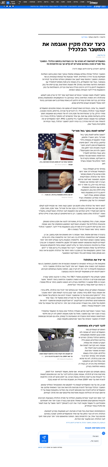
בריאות (46, 2)
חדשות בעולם (53, 6)
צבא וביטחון (82, 6)
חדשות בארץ (72, 6)
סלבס (63, 2)
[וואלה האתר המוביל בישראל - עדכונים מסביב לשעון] (93, 3)
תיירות (40, 2)
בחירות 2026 (44, 6)
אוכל (52, 2)
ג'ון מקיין (102, 422)
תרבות (69, 2)
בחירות (76, 2)
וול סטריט (78, 422)
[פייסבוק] (4, 6)
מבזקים (89, 6)
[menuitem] (81, 3)
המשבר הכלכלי (86, 422)
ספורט (82, 2)
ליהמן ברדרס (70, 422)
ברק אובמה (95, 422)
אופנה (25, 2)
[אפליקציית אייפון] (10, 6)
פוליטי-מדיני (63, 6)
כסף (57, 2)
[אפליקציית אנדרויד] (13, 6)
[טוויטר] (7, 6)
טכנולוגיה (32, 2)
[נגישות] (3, 2)
